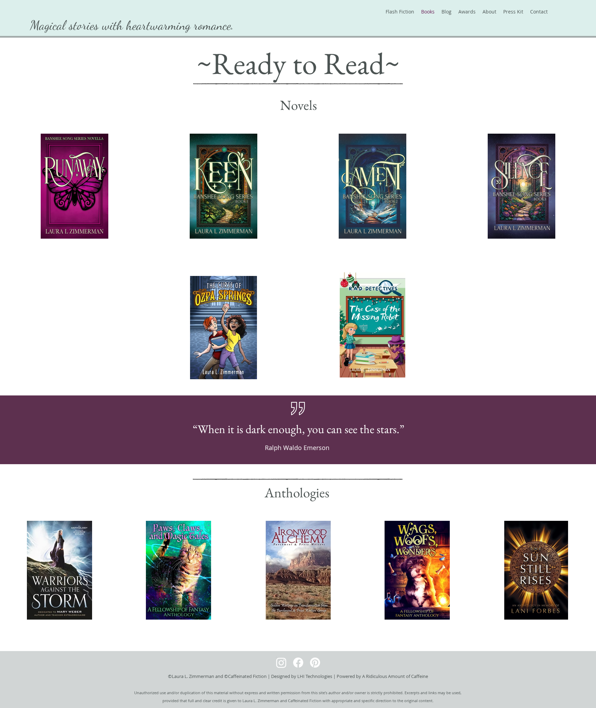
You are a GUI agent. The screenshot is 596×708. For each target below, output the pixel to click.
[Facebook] (298, 662)
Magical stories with (78, 25)
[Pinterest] (315, 662)
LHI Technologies (314, 676)
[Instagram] (281, 662)
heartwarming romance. (180, 25)
